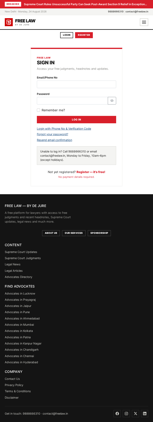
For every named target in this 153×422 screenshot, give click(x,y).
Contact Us (12, 378)
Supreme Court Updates (21, 252)
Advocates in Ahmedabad (22, 318)
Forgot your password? (52, 134)
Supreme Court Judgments (23, 258)
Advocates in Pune (17, 312)
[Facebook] (117, 413)
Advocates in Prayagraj (20, 299)
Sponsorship (99, 233)
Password (43, 94)
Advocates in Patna (18, 337)
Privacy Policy (14, 385)
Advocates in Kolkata (19, 330)
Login (67, 35)
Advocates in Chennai (19, 356)
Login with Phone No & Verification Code (64, 128)
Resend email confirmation (54, 140)
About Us (51, 233)
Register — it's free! (90, 172)
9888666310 (116, 11)
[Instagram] (126, 413)
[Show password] (112, 101)
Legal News (13, 264)
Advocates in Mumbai (19, 324)
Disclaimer (12, 397)
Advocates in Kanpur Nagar (23, 343)
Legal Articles (14, 270)
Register (84, 35)
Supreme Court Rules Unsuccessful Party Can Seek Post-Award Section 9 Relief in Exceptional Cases (86, 4)
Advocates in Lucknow (20, 293)
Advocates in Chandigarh (22, 349)
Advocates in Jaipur (18, 306)
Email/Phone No (47, 77)
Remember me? (53, 110)
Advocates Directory (18, 277)
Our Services (74, 233)
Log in (76, 119)
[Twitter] (135, 413)
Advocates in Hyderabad (21, 362)
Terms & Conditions (18, 391)
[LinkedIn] (144, 413)
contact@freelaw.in (137, 11)
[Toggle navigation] (144, 22)
